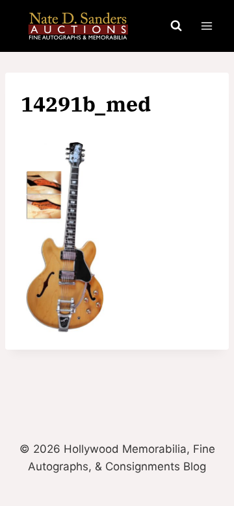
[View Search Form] (176, 26)
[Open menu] (206, 26)
